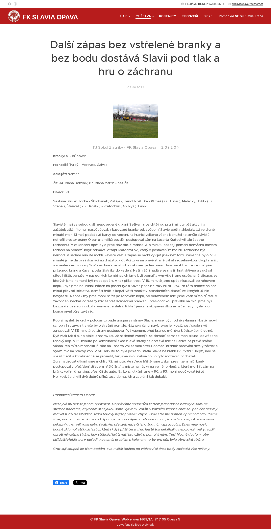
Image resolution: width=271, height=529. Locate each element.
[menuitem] (125, 16)
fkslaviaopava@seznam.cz (247, 4)
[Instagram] (15, 4)
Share (63, 482)
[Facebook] (9, 4)
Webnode (148, 524)
